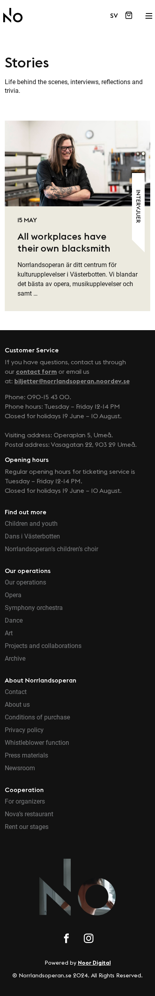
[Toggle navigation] (148, 13)
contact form (36, 371)
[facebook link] (66, 939)
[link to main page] (13, 15)
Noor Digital (94, 962)
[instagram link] (88, 939)
